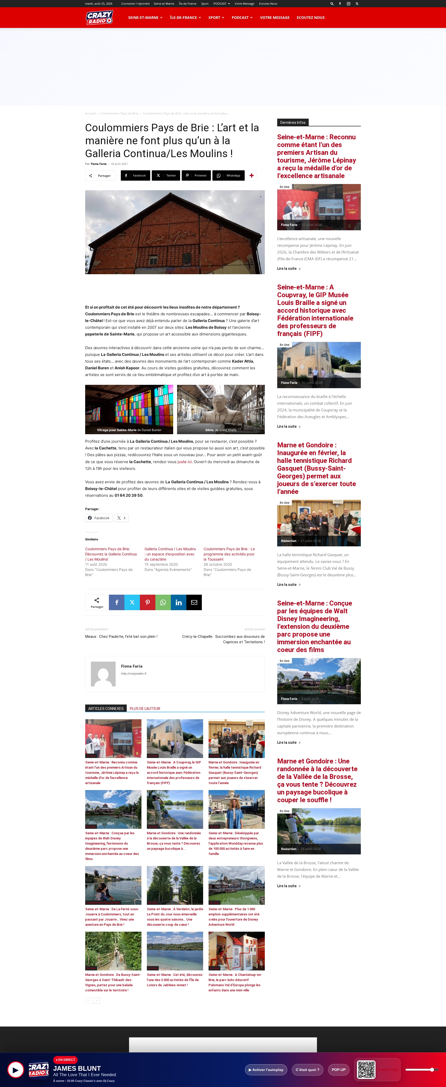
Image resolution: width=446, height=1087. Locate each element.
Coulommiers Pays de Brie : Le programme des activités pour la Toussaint (229, 554)
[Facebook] (340, 3)
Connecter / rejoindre (135, 3)
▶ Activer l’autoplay (266, 1070)
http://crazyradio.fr (134, 673)
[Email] (194, 602)
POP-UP (339, 1070)
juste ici (185, 461)
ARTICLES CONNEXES (106, 709)
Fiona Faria (99, 164)
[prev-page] (88, 1000)
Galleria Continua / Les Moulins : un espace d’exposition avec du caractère (170, 554)
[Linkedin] (178, 602)
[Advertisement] (223, 66)
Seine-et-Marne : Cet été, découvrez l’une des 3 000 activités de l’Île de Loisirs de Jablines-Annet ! (175, 980)
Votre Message (244, 3)
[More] (251, 175)
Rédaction (288, 541)
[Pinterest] (147, 602)
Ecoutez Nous (268, 3)
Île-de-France (187, 3)
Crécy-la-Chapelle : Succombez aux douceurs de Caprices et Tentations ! (223, 639)
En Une (91, 755)
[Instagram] (348, 3)
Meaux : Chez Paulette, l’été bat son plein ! (121, 636)
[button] (332, 3)
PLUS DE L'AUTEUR (145, 709)
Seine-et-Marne (164, 3)
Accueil (90, 113)
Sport (205, 3)
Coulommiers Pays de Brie (119, 113)
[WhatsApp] (163, 602)
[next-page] (96, 1000)
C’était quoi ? (308, 1070)
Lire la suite (287, 269)
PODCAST (219, 3)
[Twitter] (357, 3)
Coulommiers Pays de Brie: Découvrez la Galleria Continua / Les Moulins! (111, 554)
